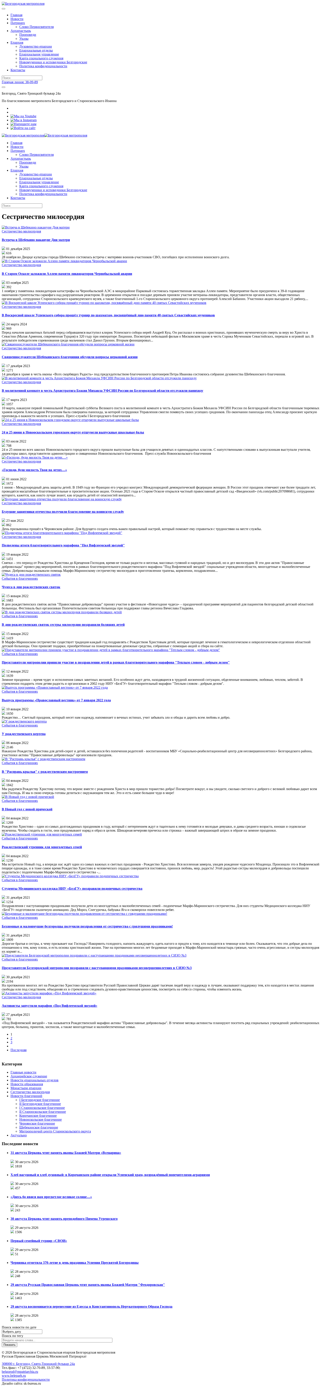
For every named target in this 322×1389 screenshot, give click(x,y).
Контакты (18, 70)
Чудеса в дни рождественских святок (31, 587)
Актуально (19, 1135)
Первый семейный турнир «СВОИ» (39, 1241)
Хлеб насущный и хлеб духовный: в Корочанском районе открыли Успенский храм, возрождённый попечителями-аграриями (110, 1175)
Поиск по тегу (12, 1336)
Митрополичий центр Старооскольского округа (55, 1131)
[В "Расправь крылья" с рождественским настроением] (43, 759)
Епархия (17, 42)
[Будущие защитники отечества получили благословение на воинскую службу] (62, 499)
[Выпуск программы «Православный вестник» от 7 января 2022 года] (55, 687)
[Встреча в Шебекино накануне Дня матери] (36, 227)
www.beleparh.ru (14, 1375)
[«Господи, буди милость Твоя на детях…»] (35, 457)
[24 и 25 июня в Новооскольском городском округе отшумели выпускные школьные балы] (70, 420)
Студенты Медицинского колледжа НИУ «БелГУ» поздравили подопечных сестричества (72, 888)
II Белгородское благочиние (40, 1104)
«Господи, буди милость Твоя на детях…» (34, 470)
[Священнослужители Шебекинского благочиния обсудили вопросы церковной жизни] (68, 344)
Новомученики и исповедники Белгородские (53, 62)
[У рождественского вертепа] (24, 721)
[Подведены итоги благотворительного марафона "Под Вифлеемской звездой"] (62, 533)
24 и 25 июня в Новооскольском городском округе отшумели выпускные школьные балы (73, 432)
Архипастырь (21, 31)
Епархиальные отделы (36, 50)
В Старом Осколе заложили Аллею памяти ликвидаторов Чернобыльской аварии (67, 274)
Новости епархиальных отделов (34, 1080)
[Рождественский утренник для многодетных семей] (42, 834)
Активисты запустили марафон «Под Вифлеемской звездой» (49, 1006)
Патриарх (18, 23)
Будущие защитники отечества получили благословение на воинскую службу (63, 511)
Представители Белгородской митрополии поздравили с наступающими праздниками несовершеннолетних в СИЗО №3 (97, 968)
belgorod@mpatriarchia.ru (20, 1371)
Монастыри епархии (26, 1088)
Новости (17, 19)
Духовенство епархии (35, 46)
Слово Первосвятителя (36, 27)
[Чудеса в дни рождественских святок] (31, 574)
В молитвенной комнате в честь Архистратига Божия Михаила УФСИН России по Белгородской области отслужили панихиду (102, 390)
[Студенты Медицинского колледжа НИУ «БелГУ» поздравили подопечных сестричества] (70, 876)
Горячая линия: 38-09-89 (20, 82)
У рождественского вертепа (24, 734)
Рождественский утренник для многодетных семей (42, 847)
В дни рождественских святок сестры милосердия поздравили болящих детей (63, 624)
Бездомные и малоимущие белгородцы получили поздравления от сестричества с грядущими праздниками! (87, 926)
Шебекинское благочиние (38, 1127)
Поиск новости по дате (19, 1327)
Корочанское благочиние (38, 1115)
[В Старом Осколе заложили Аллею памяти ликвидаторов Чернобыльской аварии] (64, 261)
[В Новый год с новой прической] (28, 797)
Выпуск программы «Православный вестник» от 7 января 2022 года (56, 700)
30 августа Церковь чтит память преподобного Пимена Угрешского (64, 1219)
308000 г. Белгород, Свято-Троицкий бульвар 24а (38, 1364)
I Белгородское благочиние (39, 1100)
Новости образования (27, 1084)
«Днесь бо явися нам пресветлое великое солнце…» (51, 1197)
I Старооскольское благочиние (42, 1108)
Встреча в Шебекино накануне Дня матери (36, 240)
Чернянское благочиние (37, 1123)
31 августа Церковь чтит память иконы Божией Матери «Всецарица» (66, 1153)
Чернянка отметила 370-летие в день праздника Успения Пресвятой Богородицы (75, 1262)
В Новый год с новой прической (27, 809)
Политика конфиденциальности (43, 66)
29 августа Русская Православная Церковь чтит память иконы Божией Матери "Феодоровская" (88, 1285)
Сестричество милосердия (21, 231)
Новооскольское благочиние (40, 1119)
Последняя (19, 1050)
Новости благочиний (26, 1096)
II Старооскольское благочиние (42, 1111)
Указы (23, 38)
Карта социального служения (41, 58)
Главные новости (23, 1072)
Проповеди (27, 34)
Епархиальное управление (39, 54)
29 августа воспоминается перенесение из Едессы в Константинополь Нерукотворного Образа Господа (91, 1306)
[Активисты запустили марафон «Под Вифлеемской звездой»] (49, 993)
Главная (16, 15)
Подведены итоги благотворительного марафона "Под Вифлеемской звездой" (63, 545)
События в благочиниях (20, 578)
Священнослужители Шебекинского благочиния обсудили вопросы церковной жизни (70, 357)
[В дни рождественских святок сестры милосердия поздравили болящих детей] (62, 612)
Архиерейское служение (29, 1076)
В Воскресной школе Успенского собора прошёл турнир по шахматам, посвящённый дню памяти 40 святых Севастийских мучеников (108, 315)
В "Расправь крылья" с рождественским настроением (45, 771)
